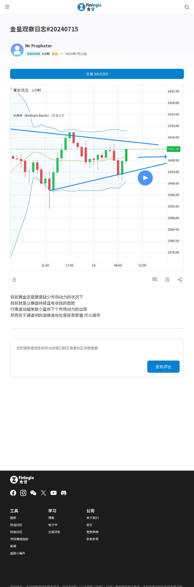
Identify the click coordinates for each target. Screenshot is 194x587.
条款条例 (92, 539)
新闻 (13, 546)
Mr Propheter (38, 46)
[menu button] (7, 7)
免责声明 (92, 532)
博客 (51, 518)
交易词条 (54, 532)
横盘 (55, 53)
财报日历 (16, 532)
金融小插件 (17, 553)
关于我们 (92, 518)
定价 (89, 525)
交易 (97, 73)
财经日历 (16, 525)
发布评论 (163, 367)
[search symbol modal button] (187, 7)
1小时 (46, 54)
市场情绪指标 (19, 539)
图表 (13, 518)
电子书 (52, 525)
